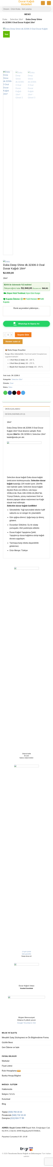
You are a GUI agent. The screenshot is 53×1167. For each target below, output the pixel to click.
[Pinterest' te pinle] (19, 393)
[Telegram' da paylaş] (23, 393)
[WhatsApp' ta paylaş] (5, 393)
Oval (11, 383)
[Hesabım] (43, 3)
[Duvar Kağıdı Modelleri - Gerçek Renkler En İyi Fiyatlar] (26, 3)
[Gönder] (48, 9)
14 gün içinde (26, 951)
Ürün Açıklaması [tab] (12, 409)
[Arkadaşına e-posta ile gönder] (14, 393)
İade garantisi (26, 954)
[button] (3, 3)
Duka (4, 19)
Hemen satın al (13, 341)
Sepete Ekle (23, 335)
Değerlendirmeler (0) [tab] (15, 414)
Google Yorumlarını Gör (26, 1023)
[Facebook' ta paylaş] (10, 393)
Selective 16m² (16, 19)
